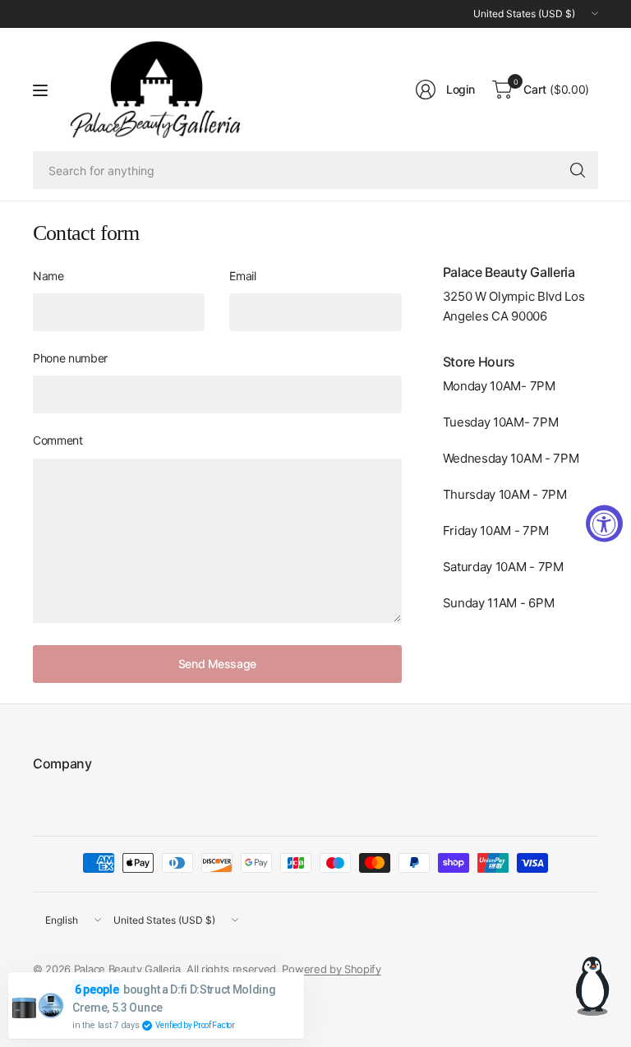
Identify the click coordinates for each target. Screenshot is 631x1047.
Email (242, 276)
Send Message (217, 664)
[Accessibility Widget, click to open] (604, 523)
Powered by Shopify (331, 969)
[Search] (577, 170)
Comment (58, 440)
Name (48, 276)
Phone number (70, 358)
